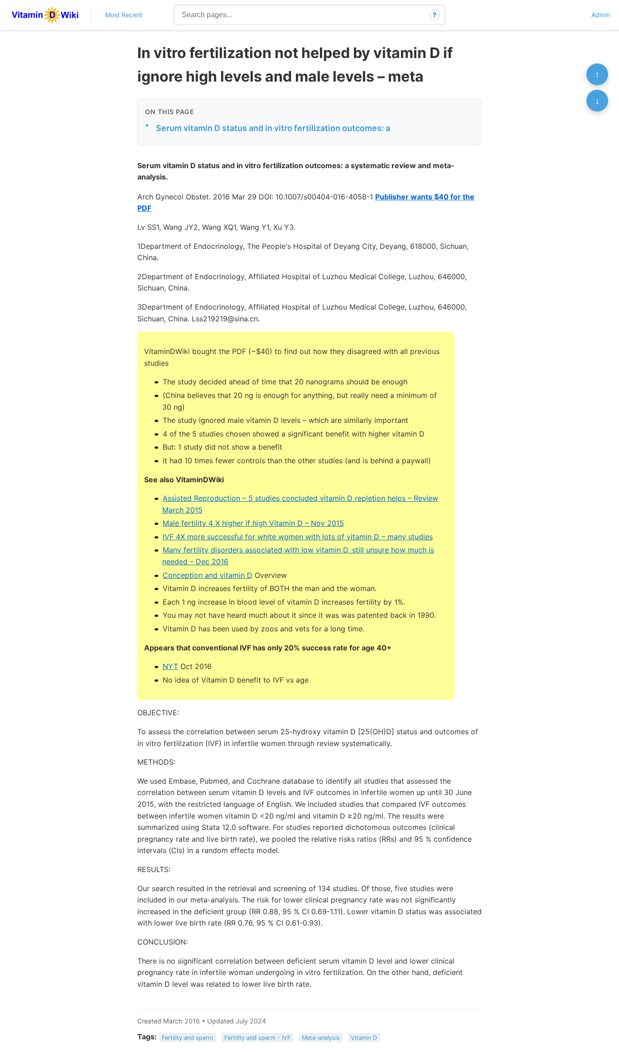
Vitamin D (364, 1037)
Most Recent (123, 15)
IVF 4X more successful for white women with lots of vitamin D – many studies (298, 536)
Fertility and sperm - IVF (257, 1037)
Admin (600, 15)
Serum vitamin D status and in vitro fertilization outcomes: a (273, 128)
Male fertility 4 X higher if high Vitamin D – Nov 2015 (253, 523)
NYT (170, 666)
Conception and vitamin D (207, 575)
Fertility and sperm (187, 1037)
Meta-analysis (321, 1037)
